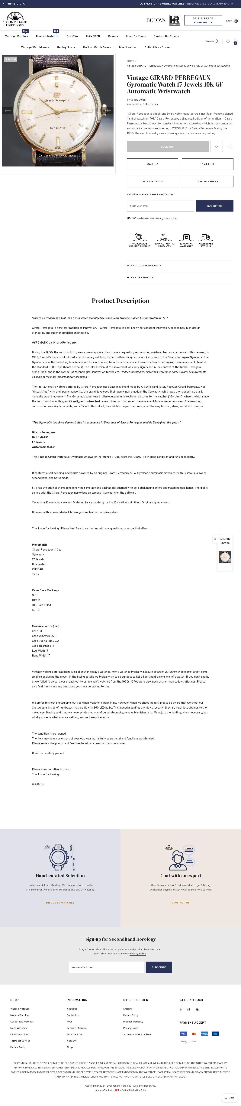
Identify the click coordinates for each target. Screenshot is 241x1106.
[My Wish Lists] (228, 42)
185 (134, 218)
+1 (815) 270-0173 (14, 3)
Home (130, 61)
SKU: (130, 100)
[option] (58, 110)
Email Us (208, 164)
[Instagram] (190, 1009)
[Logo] (15, 19)
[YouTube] (199, 1009)
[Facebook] (183, 1009)
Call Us (152, 164)
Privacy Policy (138, 953)
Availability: (134, 104)
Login (229, 20)
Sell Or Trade (152, 181)
